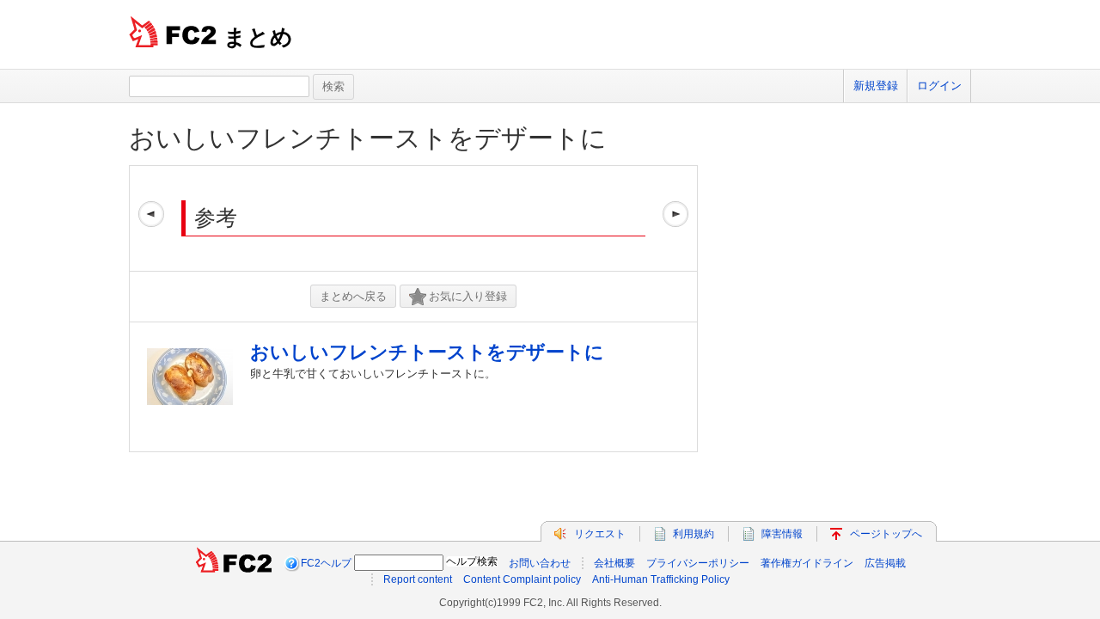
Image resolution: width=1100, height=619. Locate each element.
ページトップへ (886, 534)
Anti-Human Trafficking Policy (661, 579)
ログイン (939, 85)
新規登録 (875, 85)
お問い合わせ (540, 563)
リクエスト (600, 534)
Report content (417, 579)
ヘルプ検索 (472, 561)
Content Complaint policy (522, 579)
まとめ (258, 37)
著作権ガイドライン (807, 563)
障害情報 (782, 534)
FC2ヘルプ (326, 563)
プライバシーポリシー (697, 563)
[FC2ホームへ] (233, 563)
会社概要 (614, 563)
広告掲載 (885, 563)
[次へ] (675, 218)
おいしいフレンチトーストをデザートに (368, 138)
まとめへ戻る (353, 296)
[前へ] (151, 218)
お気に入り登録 (468, 296)
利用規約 (693, 534)
